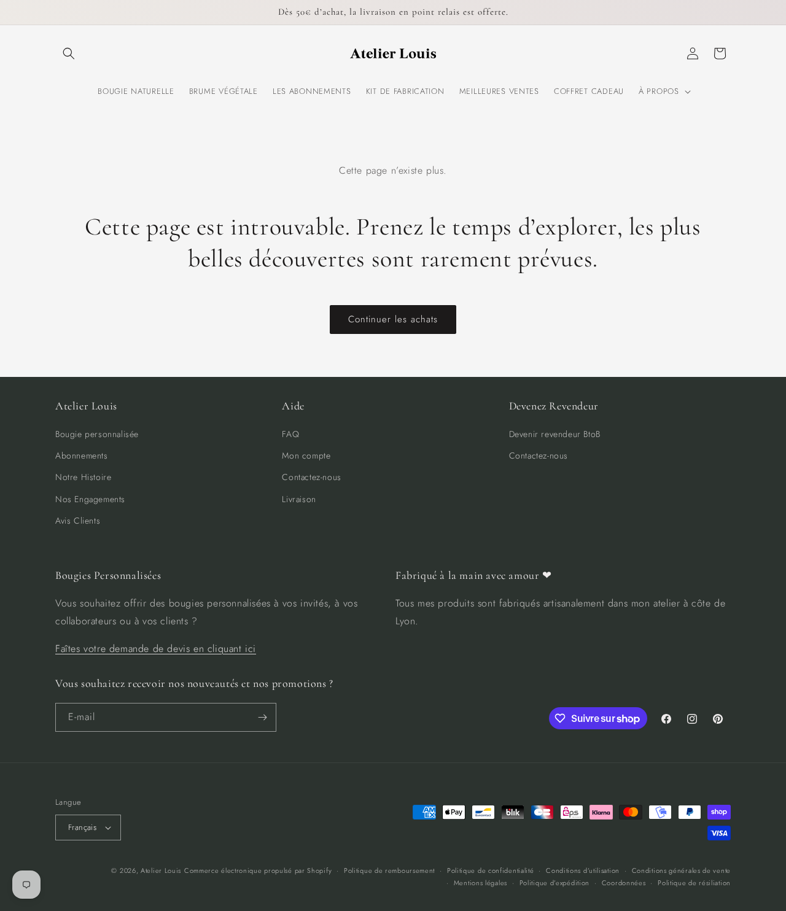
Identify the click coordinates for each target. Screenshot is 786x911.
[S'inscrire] (262, 717)
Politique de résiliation (694, 883)
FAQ (290, 434)
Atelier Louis (161, 870)
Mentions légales (480, 883)
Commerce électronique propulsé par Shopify (258, 870)
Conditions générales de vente (681, 870)
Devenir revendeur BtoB (555, 434)
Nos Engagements (90, 499)
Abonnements (81, 455)
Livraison (299, 499)
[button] (68, 53)
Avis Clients (77, 520)
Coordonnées (624, 883)
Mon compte (306, 455)
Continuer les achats (393, 319)
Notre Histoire (83, 477)
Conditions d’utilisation (583, 870)
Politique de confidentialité (490, 870)
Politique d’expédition (554, 883)
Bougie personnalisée (97, 434)
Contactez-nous (311, 477)
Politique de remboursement (389, 870)
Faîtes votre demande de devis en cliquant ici (155, 649)
